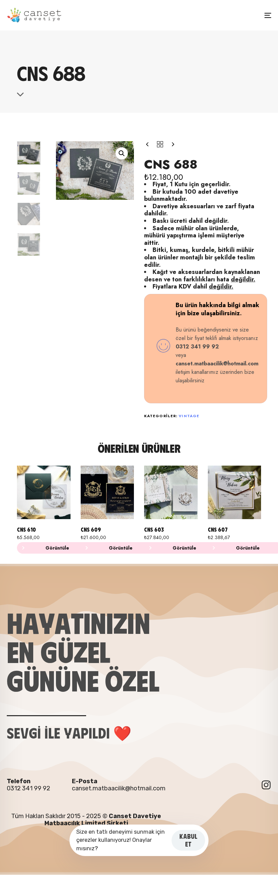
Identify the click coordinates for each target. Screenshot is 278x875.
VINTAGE (189, 416)
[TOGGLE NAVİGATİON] (227, 15)
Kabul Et (188, 840)
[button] (122, 153)
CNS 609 (91, 529)
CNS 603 (154, 529)
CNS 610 (26, 529)
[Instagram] (266, 785)
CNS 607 (217, 529)
